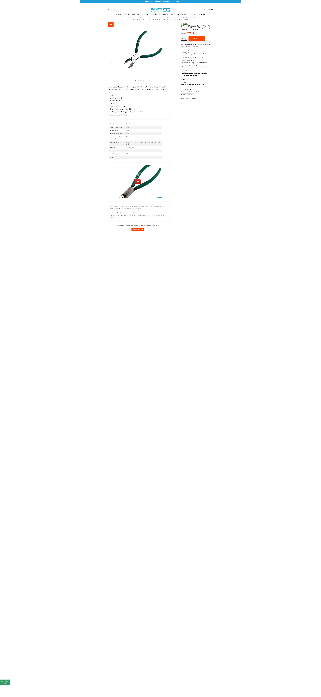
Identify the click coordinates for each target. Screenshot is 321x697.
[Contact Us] (204, 10)
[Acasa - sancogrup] (160, 10)
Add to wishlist (188, 94)
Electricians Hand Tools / (175, 17)
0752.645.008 (148, 1)
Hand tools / (160, 17)
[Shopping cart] (207, 10)
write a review (138, 229)
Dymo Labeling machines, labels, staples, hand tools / (141, 17)
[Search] (130, 10)
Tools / (166, 17)
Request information (190, 98)
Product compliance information (118, 115)
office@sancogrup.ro (163, 1)
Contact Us (201, 14)
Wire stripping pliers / (189, 17)
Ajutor (176, 1)
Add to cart (197, 38)
